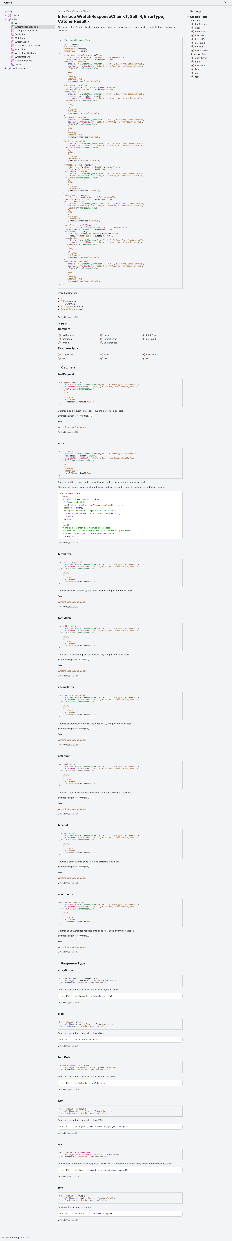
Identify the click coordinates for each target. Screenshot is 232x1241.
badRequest (69, 62)
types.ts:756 (73, 676)
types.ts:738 (73, 432)
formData (68, 165)
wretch (8, 2)
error (66, 92)
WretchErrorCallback (82, 66)
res (65, 225)
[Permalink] (76, 374)
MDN (113, 1163)
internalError (70, 171)
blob (66, 85)
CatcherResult (70, 51)
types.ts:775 (72, 883)
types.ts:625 (73, 317)
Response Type (199, 54)
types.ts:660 (73, 1133)
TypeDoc (24, 1237)
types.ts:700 (73, 1220)
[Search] (225, 2)
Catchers (195, 20)
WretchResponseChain (77, 11)
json (66, 195)
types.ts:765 (73, 814)
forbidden (68, 141)
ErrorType (68, 49)
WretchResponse (87, 225)
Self (66, 44)
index (61, 11)
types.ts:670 (73, 1046)
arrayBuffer (69, 55)
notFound (68, 201)
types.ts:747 (72, 952)
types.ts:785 (73, 745)
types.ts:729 (72, 543)
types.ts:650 (73, 1176)
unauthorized (70, 262)
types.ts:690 (73, 1002)
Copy (178, 494)
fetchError (69, 118)
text (66, 231)
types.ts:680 (73, 1089)
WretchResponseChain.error (72, 427)
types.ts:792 (72, 607)
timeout (67, 238)
